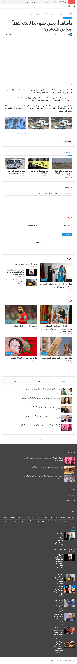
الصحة (33, 517)
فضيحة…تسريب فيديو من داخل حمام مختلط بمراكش (47, 467)
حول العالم (71, 521)
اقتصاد (46, 517)
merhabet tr (71, 517)
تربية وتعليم (20, 517)
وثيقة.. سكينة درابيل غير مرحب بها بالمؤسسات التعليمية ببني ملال (41, 398)
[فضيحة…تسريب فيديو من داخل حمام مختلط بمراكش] (69, 470)
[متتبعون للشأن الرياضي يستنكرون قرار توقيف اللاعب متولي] (66, 391)
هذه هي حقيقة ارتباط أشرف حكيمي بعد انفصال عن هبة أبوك (42, 407)
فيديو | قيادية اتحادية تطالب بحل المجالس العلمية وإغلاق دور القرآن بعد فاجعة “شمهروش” (15, 272)
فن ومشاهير (41, 521)
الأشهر (63, 381)
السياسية (40, 517)
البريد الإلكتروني (67, 225)
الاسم (70, 218)
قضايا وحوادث (32, 521)
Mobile (67, 142)
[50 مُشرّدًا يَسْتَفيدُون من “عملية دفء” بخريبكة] (31, 282)
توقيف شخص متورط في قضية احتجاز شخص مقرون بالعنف (16, 172)
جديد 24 (67, 34)
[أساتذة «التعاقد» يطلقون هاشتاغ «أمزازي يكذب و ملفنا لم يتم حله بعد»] (69, 630)
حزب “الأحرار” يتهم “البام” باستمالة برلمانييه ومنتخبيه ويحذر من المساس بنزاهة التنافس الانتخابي (56, 329)
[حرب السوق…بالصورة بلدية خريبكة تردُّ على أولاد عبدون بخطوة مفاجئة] (69, 644)
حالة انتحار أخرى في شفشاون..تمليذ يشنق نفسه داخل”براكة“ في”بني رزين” (18, 131)
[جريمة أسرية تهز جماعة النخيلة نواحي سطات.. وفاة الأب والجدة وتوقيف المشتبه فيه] (62, 163)
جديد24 (5, 517)
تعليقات (14, 381)
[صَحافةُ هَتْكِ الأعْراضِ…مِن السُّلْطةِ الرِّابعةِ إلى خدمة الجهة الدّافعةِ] (69, 589)
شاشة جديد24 (50, 521)
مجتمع (65, 18)
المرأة (27, 517)
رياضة (64, 521)
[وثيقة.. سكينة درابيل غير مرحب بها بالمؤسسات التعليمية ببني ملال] (66, 400)
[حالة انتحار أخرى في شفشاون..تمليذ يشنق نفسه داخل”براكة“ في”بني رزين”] (15, 123)
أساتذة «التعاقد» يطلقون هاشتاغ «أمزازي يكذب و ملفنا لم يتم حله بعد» (58, 632)
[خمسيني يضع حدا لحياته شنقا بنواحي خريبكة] (61, 123)
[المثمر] (38, 242)
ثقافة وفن (12, 517)
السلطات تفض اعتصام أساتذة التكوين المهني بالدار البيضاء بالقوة (59, 604)
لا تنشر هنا (23, 521)
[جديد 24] (67, 6)
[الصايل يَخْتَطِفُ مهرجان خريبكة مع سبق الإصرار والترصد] (69, 617)
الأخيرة (39, 381)
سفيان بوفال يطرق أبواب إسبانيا (58, 2)
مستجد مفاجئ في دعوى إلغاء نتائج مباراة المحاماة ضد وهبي (43, 416)
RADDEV (53, 660)
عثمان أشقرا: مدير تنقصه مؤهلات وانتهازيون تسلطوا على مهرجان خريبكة (56, 285)
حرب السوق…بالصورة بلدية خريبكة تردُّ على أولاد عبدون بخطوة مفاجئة (58, 646)
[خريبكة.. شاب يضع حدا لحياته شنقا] (38, 123)
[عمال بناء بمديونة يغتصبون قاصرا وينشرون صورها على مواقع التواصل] (69, 478)
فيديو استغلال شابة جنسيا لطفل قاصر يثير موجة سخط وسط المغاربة (40, 425)
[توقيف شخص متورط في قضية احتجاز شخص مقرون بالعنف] (15, 163)
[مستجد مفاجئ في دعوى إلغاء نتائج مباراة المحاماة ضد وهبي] (66, 418)
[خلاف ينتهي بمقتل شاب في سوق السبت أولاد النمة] (38, 163)
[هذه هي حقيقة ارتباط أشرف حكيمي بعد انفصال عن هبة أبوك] (66, 409)
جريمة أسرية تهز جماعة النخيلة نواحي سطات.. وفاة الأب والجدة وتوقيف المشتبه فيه (63, 173)
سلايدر (63, 14)
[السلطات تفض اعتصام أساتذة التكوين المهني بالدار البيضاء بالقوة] (69, 603)
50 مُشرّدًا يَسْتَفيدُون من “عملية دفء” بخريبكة (59, 578)
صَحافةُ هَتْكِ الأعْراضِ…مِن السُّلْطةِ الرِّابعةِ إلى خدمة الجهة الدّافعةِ (58, 590)
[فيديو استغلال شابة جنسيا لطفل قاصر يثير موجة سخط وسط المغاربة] (66, 427)
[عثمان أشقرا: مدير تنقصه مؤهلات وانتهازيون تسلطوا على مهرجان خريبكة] (69, 536)
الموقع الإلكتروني (32, 225)
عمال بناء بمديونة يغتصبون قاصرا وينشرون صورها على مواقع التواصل (43, 476)
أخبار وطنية (54, 517)
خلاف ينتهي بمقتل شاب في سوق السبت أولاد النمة (39, 172)
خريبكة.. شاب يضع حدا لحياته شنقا (39, 129)
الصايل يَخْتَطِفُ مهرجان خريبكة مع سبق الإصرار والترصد (58, 617)
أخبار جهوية (62, 517)
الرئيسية (68, 14)
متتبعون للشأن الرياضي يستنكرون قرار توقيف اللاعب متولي (43, 389)
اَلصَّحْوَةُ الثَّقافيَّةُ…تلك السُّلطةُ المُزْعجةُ (26, 264)
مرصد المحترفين (8, 521)
